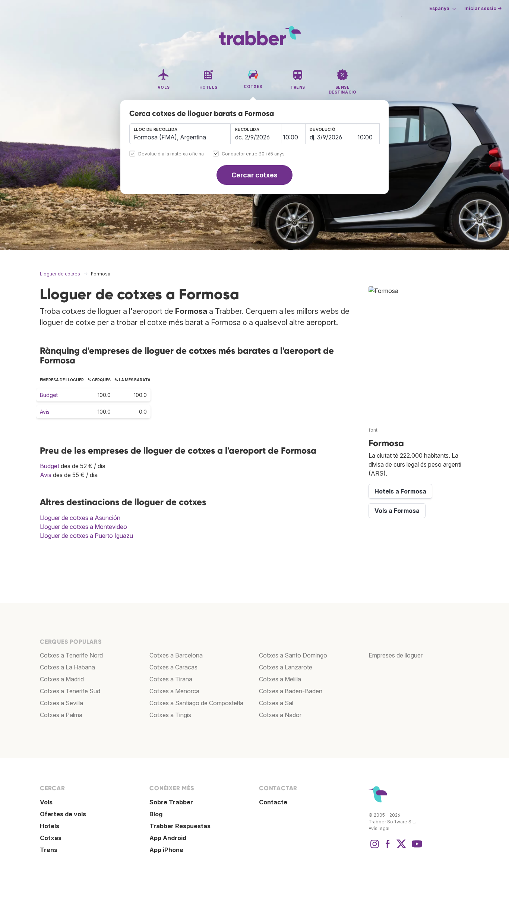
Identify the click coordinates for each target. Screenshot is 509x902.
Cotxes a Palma (61, 715)
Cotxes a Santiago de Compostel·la (196, 703)
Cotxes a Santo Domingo (293, 655)
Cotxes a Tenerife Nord (71, 655)
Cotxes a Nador (280, 715)
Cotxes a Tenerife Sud (70, 691)
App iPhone (166, 850)
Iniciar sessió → (483, 8)
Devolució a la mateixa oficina (171, 154)
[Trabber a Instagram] (374, 847)
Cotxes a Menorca (174, 691)
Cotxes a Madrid (62, 679)
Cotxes (50, 838)
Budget (49, 395)
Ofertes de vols (63, 814)
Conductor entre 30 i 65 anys (253, 154)
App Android (167, 838)
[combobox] (180, 133)
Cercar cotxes (254, 175)
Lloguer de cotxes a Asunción (80, 517)
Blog (155, 814)
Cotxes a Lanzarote (285, 667)
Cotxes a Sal (276, 703)
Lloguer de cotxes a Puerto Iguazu (86, 535)
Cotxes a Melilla (280, 679)
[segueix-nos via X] (401, 847)
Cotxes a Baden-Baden (290, 691)
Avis (45, 412)
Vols (46, 802)
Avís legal (379, 828)
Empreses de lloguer (396, 655)
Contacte (273, 802)
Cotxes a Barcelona (176, 655)
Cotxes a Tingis (170, 715)
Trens (48, 850)
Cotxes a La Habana (67, 667)
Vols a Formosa (397, 510)
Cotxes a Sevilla (61, 703)
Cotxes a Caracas (173, 667)
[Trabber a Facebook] (388, 847)
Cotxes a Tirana (170, 679)
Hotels (49, 826)
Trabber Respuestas (180, 826)
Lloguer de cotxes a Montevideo (83, 526)
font (373, 430)
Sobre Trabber (171, 802)
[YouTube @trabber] (416, 847)
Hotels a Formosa (400, 491)
